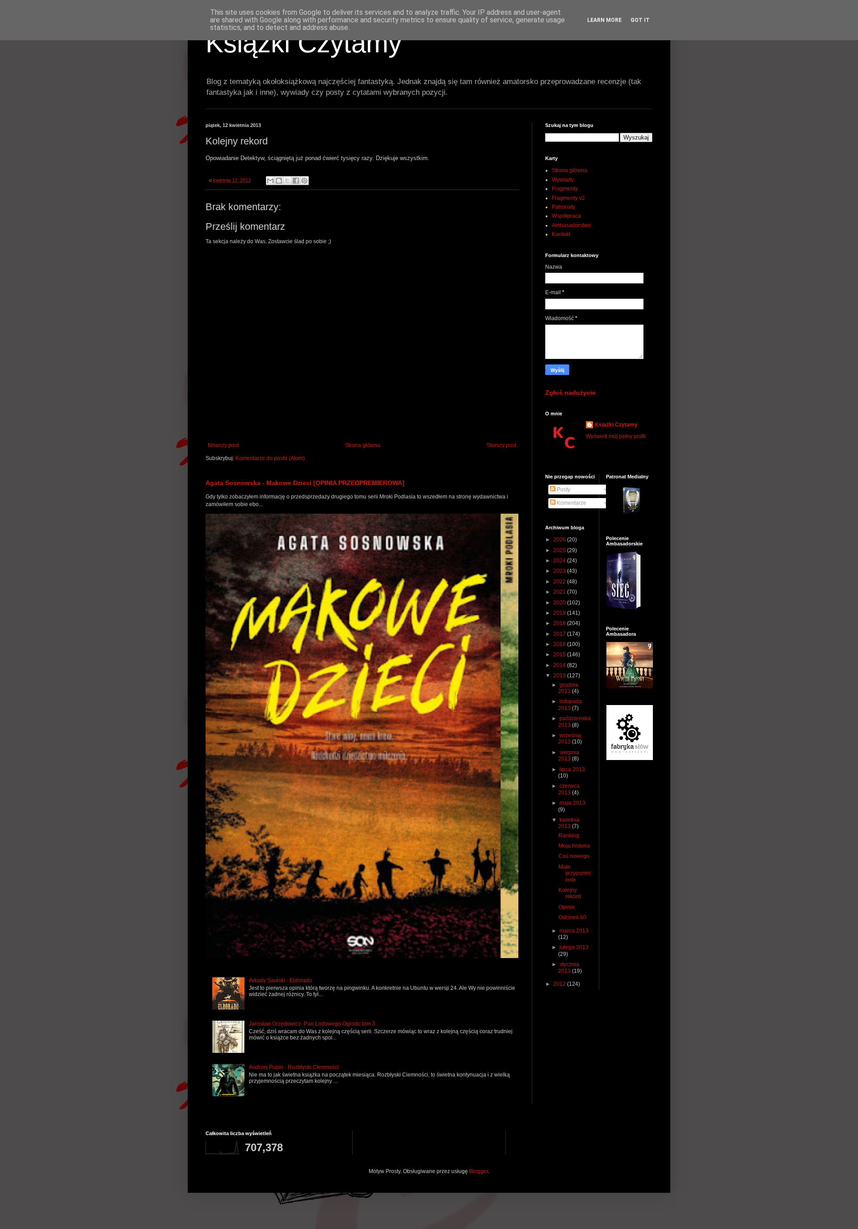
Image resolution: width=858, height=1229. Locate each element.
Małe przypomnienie (575, 873)
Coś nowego (574, 856)
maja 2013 (572, 803)
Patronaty (563, 207)
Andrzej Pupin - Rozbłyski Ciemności (294, 1067)
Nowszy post (223, 445)
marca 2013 (574, 931)
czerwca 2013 (569, 789)
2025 (560, 550)
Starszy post (501, 445)
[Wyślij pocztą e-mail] (270, 180)
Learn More (604, 20)
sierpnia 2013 (568, 755)
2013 (560, 675)
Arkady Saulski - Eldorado (280, 980)
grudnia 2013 (568, 688)
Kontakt (561, 234)
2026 (560, 539)
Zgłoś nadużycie (570, 392)
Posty (562, 489)
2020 (560, 603)
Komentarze (570, 503)
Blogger (478, 1171)
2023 (560, 571)
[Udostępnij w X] (287, 180)
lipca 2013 (572, 769)
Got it (640, 20)
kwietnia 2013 (569, 823)
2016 (560, 644)
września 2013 (569, 738)
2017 (560, 634)
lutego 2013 (574, 947)
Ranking (569, 835)
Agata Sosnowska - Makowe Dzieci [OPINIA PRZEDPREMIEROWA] (305, 482)
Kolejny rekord (570, 893)
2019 (560, 613)
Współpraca (566, 216)
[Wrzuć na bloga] (278, 180)
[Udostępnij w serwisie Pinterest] (304, 180)
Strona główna (362, 445)
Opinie (567, 907)
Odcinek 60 (572, 917)
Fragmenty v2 (568, 198)
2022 (560, 582)
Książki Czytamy (304, 43)
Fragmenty (565, 189)
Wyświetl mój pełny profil (616, 436)
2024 (560, 560)
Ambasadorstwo (571, 225)
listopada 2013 (570, 704)
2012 (560, 984)
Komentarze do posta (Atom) (270, 458)
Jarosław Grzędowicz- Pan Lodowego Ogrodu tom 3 (312, 1024)
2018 (560, 623)
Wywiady (563, 180)
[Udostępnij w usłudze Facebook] (295, 180)
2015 (560, 654)
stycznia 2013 (568, 967)
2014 (560, 665)
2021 (560, 592)
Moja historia (574, 846)
